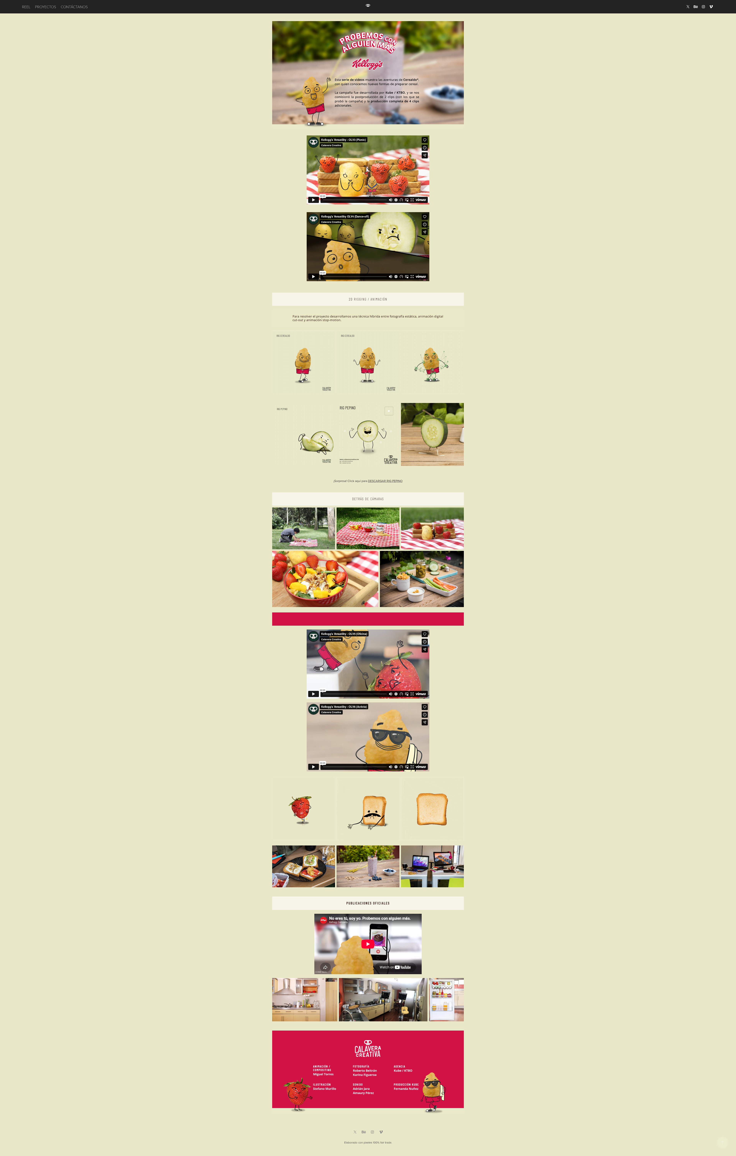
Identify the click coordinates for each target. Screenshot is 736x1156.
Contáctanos (74, 6)
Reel (26, 6)
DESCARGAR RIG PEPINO (385, 481)
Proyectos (45, 6)
